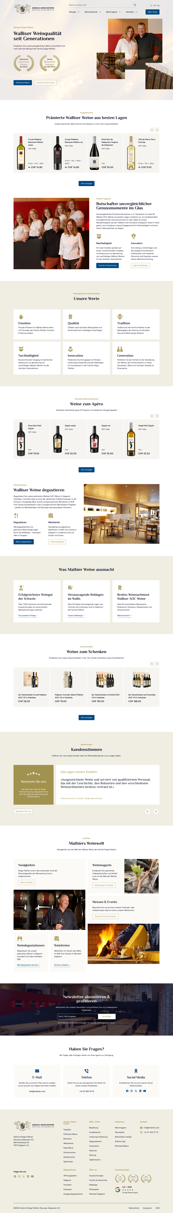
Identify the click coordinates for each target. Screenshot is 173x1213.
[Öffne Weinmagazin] (120, 12)
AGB (104, 1023)
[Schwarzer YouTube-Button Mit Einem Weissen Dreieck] (144, 1091)
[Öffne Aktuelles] (136, 12)
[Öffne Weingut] (78, 12)
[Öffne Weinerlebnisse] (100, 12)
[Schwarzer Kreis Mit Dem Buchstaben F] (127, 1091)
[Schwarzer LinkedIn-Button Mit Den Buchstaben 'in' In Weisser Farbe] (140, 1091)
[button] (147, 811)
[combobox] (101, 6)
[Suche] (135, 6)
